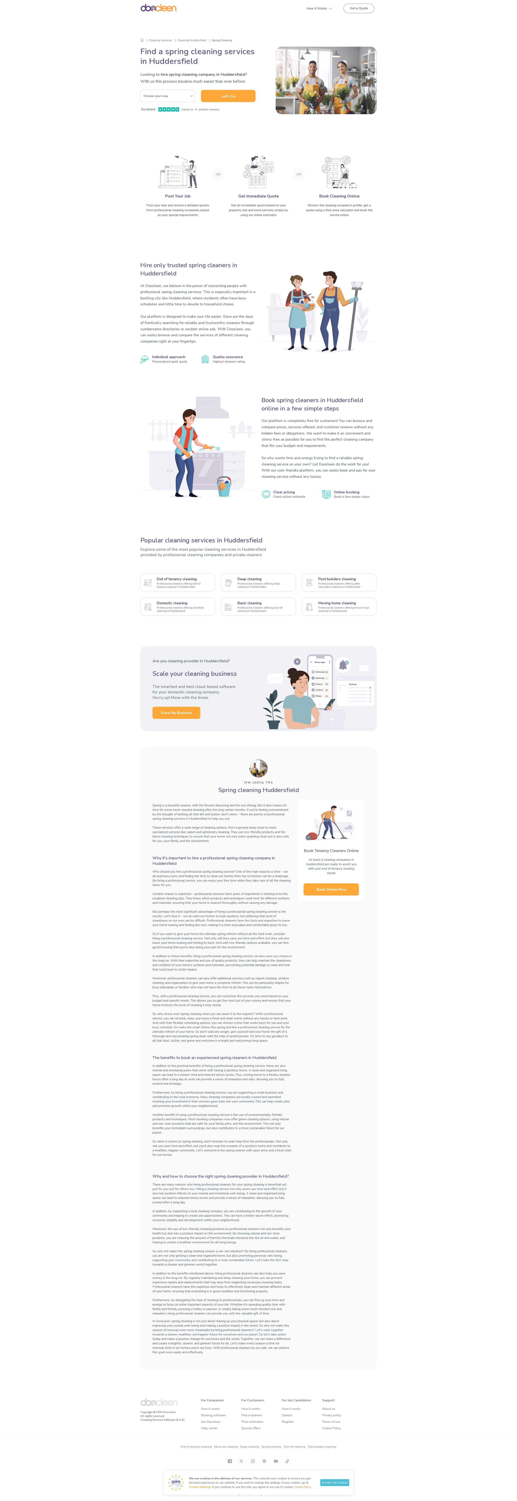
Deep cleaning (249, 1447)
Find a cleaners (251, 1415)
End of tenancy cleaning (196, 1447)
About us (328, 1409)
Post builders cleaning (322, 1447)
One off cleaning (294, 1447)
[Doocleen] (159, 1405)
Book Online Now (331, 889)
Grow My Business (176, 712)
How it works (210, 1409)
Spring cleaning (271, 1447)
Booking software (213, 1415)
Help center (209, 1428)
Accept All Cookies (335, 1483)
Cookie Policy (331, 1428)
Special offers (251, 1428)
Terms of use (331, 1422)
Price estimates (252, 1422)
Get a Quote (359, 8)
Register (288, 1422)
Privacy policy (331, 1415)
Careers (287, 1415)
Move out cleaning (226, 1447)
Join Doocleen (210, 1422)
